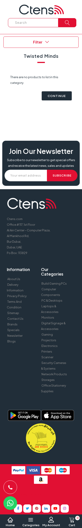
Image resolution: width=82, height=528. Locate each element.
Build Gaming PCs (54, 283)
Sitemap (13, 313)
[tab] (41, 42)
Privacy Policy (17, 296)
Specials (13, 330)
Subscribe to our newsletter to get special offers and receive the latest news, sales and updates (41, 162)
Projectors (48, 340)
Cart (74, 522)
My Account (51, 525)
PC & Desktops (51, 300)
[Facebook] (18, 508)
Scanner (47, 357)
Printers (46, 351)
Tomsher (40, 494)
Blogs (11, 341)
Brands (12, 324)
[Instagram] (65, 508)
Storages (48, 380)
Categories (30, 525)
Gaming (47, 334)
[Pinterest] (37, 508)
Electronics (49, 346)
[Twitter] (27, 508)
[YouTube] (55, 508)
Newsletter (15, 335)
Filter (38, 42)
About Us (13, 279)
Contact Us (15, 318)
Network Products (54, 374)
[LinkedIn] (46, 508)
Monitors (47, 317)
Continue (57, 96)
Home (10, 525)
